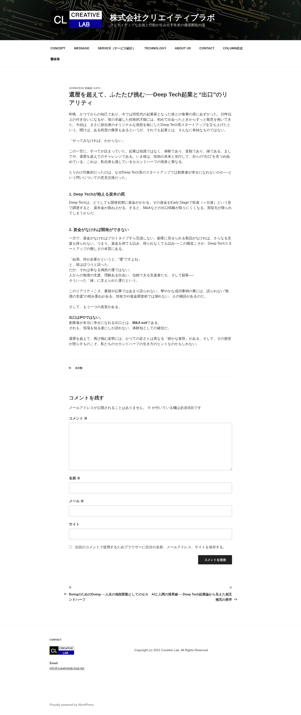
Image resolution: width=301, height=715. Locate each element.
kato (97, 88)
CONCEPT (57, 48)
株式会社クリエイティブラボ (162, 17)
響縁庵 (55, 59)
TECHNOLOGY (155, 48)
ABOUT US (183, 48)
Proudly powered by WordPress (72, 704)
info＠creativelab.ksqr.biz (67, 668)
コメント (78, 418)
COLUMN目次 (233, 48)
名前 (74, 478)
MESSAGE (81, 48)
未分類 (78, 368)
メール (76, 501)
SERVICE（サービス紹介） (117, 48)
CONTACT (206, 48)
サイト (74, 524)
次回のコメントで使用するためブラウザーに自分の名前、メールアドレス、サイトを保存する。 (151, 547)
